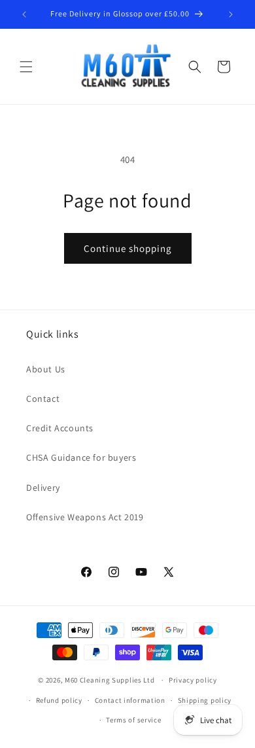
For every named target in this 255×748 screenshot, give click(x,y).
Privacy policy (193, 680)
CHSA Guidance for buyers (81, 457)
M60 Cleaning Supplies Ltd (110, 680)
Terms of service (133, 719)
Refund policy (59, 700)
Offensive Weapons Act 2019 (85, 517)
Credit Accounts (60, 428)
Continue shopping (128, 248)
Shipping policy (205, 700)
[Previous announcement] (24, 14)
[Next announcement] (230, 14)
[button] (26, 66)
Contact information (130, 700)
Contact (43, 398)
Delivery (43, 487)
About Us (45, 369)
